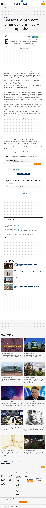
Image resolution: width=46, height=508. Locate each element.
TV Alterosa (11, 474)
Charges (17, 480)
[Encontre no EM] (34, 4)
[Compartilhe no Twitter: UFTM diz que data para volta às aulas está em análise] (34, 353)
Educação (3, 484)
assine (31, 175)
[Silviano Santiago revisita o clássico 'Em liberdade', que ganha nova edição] (34, 417)
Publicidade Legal (3, 486)
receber (37, 163)
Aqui (9, 478)
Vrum (10, 479)
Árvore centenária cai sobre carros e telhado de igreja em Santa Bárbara (34, 453)
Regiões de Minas (18, 473)
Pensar (17, 490)
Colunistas (3, 481)
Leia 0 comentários (23, 173)
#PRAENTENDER (19, 477)
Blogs (10, 476)
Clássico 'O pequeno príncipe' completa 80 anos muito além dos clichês (11, 453)
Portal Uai (10, 472)
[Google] (23, 192)
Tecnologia (18, 487)
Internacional (3, 478)
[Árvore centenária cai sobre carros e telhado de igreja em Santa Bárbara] (34, 442)
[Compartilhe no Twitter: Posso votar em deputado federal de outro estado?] (12, 426)
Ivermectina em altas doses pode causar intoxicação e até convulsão (11, 355)
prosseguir (23, 502)
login (27, 175)
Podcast (17, 491)
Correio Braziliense (25, 475)
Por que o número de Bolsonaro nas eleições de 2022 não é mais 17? (34, 404)
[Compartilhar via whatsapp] (37, 37)
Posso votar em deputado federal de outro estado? (12, 428)
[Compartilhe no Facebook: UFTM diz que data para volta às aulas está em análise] (33, 353)
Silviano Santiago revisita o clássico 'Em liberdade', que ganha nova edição (34, 429)
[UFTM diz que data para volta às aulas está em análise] (34, 345)
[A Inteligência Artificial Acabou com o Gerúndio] (8, 280)
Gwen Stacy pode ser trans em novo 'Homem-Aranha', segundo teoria (12, 404)
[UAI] (22, 1)
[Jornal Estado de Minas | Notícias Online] (20, 4)
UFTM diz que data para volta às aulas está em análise (33, 355)
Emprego (17, 479)
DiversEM (3, 479)
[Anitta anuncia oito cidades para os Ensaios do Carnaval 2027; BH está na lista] (8, 273)
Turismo (17, 481)
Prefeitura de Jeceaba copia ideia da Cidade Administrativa (12, 380)
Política (2, 474)
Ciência (17, 482)
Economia (3, 475)
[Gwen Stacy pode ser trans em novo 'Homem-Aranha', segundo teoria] (12, 393)
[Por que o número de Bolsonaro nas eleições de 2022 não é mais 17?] (34, 393)
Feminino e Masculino (18, 485)
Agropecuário (18, 494)
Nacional (3, 476)
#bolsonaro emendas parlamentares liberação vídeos (24, 156)
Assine (43, 3)
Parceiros (10, 475)
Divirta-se (18, 497)
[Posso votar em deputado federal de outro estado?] (12, 417)
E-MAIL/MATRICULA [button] (24, 193)
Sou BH (10, 480)
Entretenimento (19, 495)
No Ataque (18, 493)
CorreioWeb (25, 472)
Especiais (18, 476)
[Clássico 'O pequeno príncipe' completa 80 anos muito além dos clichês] (12, 442)
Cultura (2, 483)
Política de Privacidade (7, 499)
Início (1, 7)
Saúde (2, 480)
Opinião (17, 475)
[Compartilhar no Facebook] (33, 37)
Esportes (17, 489)
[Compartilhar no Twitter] (35, 37)
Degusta (17, 486)
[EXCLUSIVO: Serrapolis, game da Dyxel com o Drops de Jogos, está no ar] (8, 287)
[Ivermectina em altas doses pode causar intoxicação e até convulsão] (12, 345)
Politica (5, 7)
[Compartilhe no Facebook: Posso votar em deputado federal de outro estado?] (11, 426)
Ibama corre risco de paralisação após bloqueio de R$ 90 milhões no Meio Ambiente (34, 381)
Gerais (2, 472)
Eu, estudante (26, 476)
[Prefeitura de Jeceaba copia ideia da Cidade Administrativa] (12, 369)
